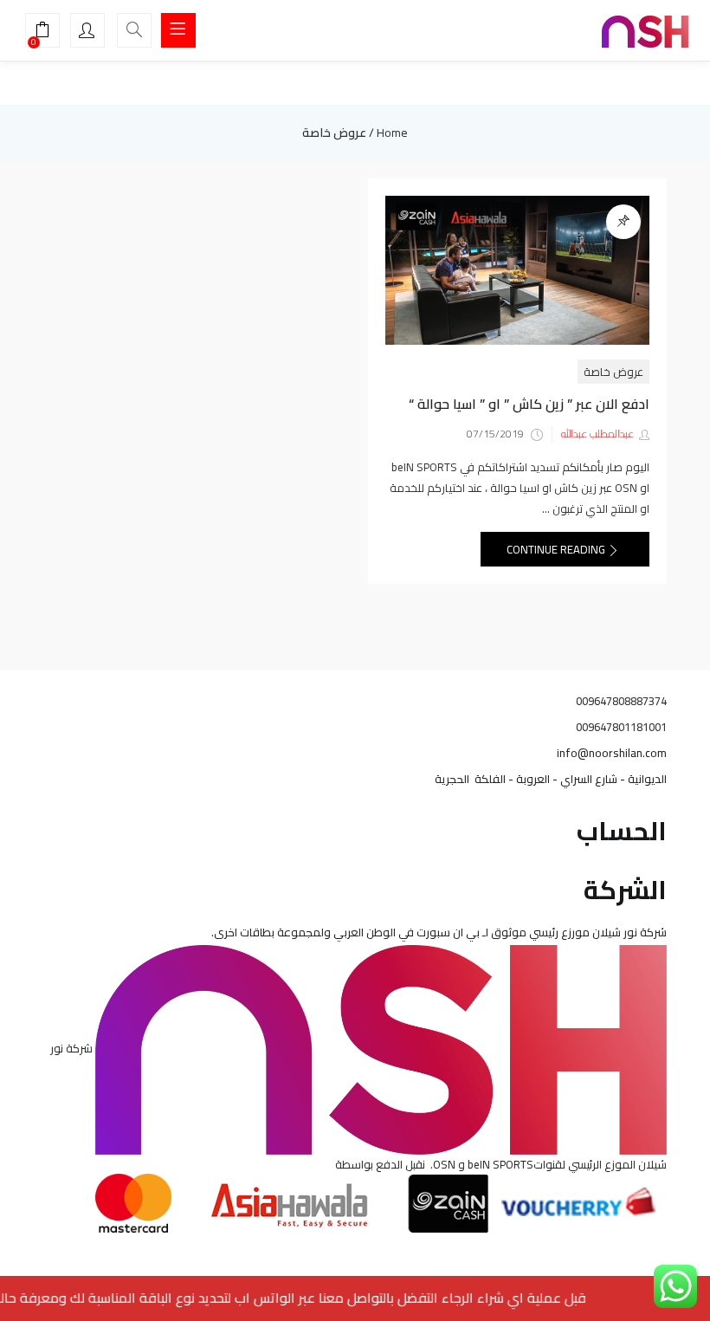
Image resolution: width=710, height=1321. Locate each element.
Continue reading (557, 549)
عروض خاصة (613, 371)
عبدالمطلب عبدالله (597, 434)
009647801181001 (621, 726)
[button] (42, 32)
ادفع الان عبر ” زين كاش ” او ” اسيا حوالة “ (529, 404)
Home (392, 132)
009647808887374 (621, 700)
